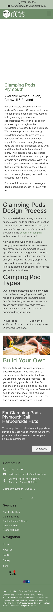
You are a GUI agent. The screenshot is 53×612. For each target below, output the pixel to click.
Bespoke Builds (11, 530)
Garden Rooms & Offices (15, 521)
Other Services (10, 525)
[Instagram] (31, 498)
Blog (5, 565)
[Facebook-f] (21, 498)
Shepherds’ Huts (11, 512)
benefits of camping (31, 232)
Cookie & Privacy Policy (25, 595)
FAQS (6, 555)
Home (6, 544)
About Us (7, 549)
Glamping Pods (11, 516)
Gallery (6, 560)
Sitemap (40, 595)
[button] (49, 13)
